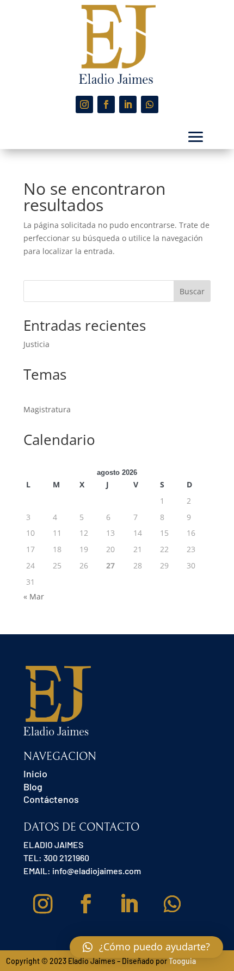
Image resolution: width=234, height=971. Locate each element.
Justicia (36, 344)
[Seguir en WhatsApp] (149, 104)
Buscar (192, 291)
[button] (146, 947)
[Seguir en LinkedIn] (128, 104)
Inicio (35, 774)
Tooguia (182, 961)
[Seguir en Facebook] (106, 104)
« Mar (33, 596)
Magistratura (47, 409)
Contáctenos (51, 799)
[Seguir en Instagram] (84, 104)
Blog (32, 787)
